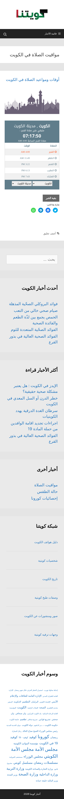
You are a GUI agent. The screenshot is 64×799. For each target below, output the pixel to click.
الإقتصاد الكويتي (44, 702)
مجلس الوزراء (33, 756)
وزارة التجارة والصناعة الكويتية (39, 769)
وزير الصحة (12, 774)
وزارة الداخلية (48, 774)
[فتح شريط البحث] (5, 34)
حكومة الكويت (51, 725)
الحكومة (17, 701)
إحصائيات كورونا (44, 498)
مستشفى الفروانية (16, 757)
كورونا (43, 736)
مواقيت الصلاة (46, 485)
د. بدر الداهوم (38, 725)
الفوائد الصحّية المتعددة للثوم (34, 329)
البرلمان (34, 701)
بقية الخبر (49, 199)
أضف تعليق (49, 233)
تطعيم (23, 719)
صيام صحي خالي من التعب (36, 310)
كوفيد (33, 737)
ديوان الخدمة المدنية (14, 725)
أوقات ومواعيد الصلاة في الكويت (32, 79)
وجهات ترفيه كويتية (46, 634)
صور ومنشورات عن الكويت (41, 616)
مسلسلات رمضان (46, 763)
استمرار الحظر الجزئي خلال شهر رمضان (28, 690)
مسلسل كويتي (23, 763)
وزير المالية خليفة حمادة (47, 780)
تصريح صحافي (32, 720)
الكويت (21, 707)
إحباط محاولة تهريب (51, 690)
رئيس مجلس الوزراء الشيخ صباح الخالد (40, 731)
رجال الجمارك (16, 731)
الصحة (42, 707)
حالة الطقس (47, 491)
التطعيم (26, 701)
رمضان (54, 737)
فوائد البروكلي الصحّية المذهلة (33, 303)
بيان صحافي (20, 713)
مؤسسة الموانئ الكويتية (26, 743)
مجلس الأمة (46, 749)
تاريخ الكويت (50, 579)
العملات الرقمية (32, 708)
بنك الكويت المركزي (34, 714)
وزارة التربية (15, 768)
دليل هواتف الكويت (46, 542)
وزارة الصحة (28, 774)
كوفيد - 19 (23, 737)
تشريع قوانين (44, 719)
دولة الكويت (27, 725)
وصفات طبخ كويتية (46, 597)
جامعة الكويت (14, 720)
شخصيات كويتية (48, 560)
